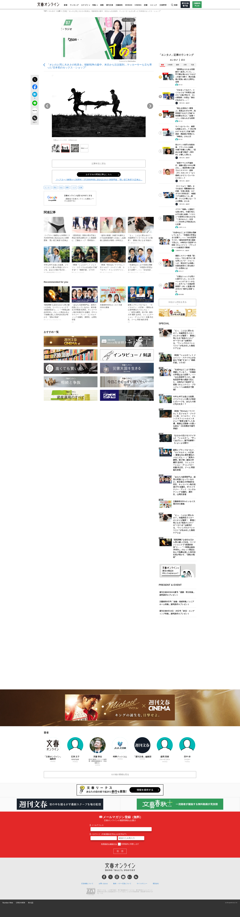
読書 (146, 5)
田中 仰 (180, 84)
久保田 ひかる (182, 227)
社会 (61, 187)
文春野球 (163, 5)
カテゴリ (84, 5)
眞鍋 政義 (181, 294)
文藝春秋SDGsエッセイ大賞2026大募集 (111, 307)
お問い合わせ (103, 883)
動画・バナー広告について (122, 883)
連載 (102, 5)
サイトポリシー (142, 883)
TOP (45, 11)
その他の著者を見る (120, 774)
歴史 (55, 187)
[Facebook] (104, 877)
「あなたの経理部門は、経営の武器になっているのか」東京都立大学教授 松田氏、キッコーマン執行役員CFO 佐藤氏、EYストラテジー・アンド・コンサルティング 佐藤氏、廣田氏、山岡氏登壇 (85, 313)
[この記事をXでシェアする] (35, 80)
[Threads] (117, 877)
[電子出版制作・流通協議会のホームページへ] (90, 892)
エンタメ (52, 11)
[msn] (129, 877)
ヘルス (74, 187)
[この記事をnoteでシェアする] (34, 111)
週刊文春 (109, 5)
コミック (153, 5)
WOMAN (128, 5)
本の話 (30, 903)
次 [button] (150, 106)
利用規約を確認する (109, 844)
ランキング (74, 5)
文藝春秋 (119, 5)
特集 (94, 5)
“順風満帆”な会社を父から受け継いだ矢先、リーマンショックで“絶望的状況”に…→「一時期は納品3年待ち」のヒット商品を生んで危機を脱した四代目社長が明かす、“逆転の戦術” (57, 312)
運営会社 (156, 883)
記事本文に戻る (99, 163)
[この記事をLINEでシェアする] (35, 103)
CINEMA (138, 5)
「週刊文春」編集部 (184, 103)
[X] (110, 877)
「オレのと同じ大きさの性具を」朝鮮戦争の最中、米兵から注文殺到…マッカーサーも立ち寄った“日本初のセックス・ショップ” (99, 66)
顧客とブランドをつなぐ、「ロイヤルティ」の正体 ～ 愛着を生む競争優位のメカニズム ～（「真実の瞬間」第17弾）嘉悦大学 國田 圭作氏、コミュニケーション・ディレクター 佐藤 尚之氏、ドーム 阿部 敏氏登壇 (140, 313)
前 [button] (47, 106)
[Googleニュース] (123, 877)
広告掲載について (87, 883)
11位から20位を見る (177, 302)
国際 (67, 187)
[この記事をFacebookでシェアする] (35, 87)
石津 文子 (181, 271)
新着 (65, 5)
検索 (176, 5)
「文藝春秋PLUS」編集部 (181, 250)
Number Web (7, 903)
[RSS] (136, 877)
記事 (59, 11)
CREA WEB (20, 903)
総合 (183, 60)
